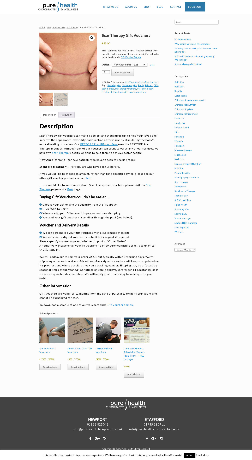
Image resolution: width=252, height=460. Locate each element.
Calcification (181, 95)
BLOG (160, 6)
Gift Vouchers (58, 27)
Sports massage (182, 218)
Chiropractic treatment (186, 113)
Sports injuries (182, 209)
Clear (152, 65)
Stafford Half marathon (186, 223)
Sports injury (181, 213)
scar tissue (142, 88)
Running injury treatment (187, 177)
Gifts (49, 27)
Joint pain (179, 145)
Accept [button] (189, 455)
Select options (50, 367)
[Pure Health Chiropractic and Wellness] (58, 7)
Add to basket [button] (134, 374)
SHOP (147, 6)
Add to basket (122, 72)
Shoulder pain (181, 195)
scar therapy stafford (125, 88)
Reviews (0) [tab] (66, 114)
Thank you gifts (120, 92)
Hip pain (179, 141)
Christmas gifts (129, 85)
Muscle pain (180, 154)
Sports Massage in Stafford (188, 64)
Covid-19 (179, 118)
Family (141, 85)
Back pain (179, 86)
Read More (202, 455)
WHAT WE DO (110, 6)
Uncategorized (182, 227)
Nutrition (179, 168)
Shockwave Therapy (185, 191)
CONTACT (175, 6)
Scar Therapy (72, 27)
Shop (88, 178)
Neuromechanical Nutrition (188, 164)
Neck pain (179, 159)
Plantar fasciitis (182, 173)
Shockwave (180, 186)
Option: (106, 64)
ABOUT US (131, 6)
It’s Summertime (183, 39)
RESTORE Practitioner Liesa (99, 144)
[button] (92, 38)
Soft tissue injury (183, 200)
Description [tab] (49, 114)
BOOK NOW (194, 6)
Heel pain (179, 136)
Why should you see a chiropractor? (192, 44)
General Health (182, 127)
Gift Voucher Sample (131, 57)
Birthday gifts (114, 85)
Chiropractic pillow (184, 109)
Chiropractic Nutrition (185, 104)
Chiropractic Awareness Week (190, 100)
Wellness (179, 232)
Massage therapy (183, 150)
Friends (149, 85)
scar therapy (108, 88)
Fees (70, 189)
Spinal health (181, 204)
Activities (179, 82)
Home (42, 27)
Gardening (180, 123)
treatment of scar (138, 92)
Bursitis (178, 91)
